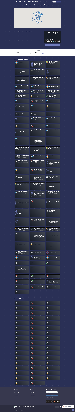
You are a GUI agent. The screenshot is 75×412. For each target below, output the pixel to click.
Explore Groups (16, 395)
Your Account (32, 392)
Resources (36, 1)
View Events (59, 1)
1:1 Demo (44, 1)
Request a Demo (28, 406)
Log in (54, 1)
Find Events (24, 406)
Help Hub (31, 391)
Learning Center (16, 392)
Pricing (33, 1)
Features (25, 1)
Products (29, 1)
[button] (36, 18)
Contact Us (33, 406)
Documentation (16, 393)
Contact (41, 1)
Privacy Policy (32, 393)
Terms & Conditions (33, 395)
